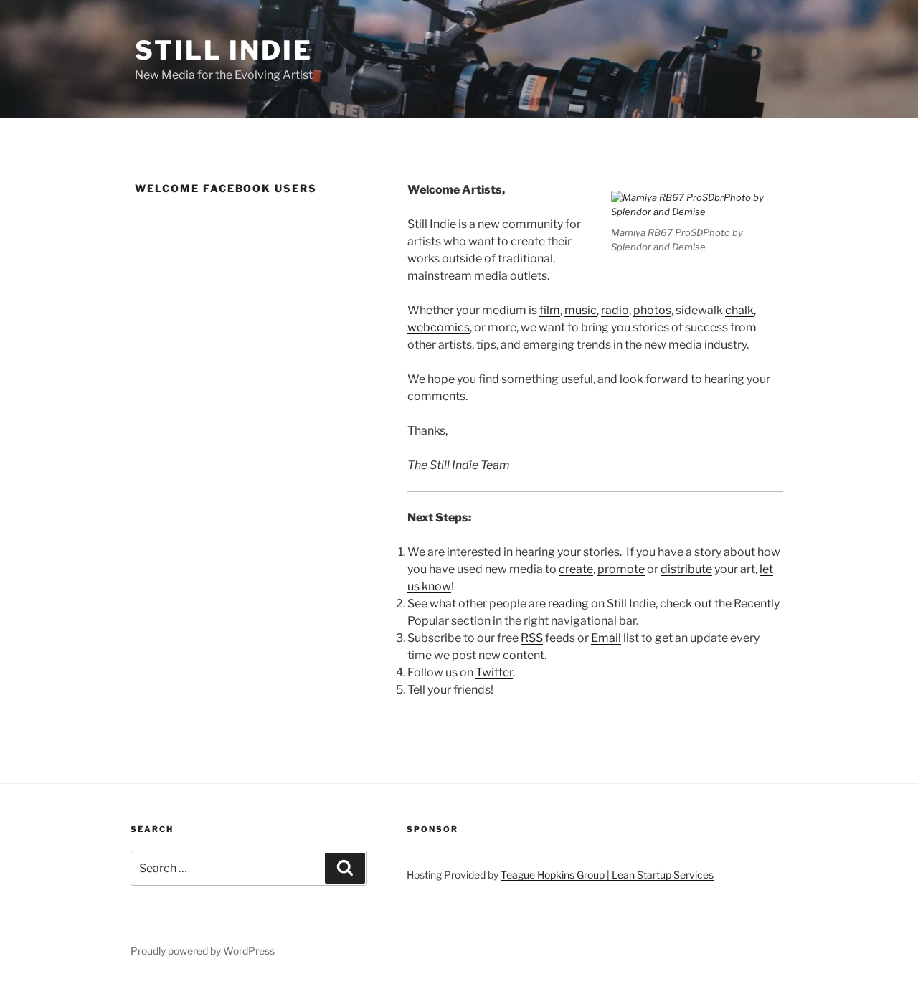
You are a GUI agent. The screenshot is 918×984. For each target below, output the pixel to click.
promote (621, 569)
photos (652, 310)
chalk (739, 310)
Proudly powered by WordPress (203, 951)
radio (615, 310)
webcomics (438, 327)
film (549, 310)
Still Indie (224, 50)
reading (568, 603)
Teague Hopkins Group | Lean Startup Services (607, 875)
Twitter (494, 672)
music (580, 310)
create (576, 569)
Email (606, 638)
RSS (532, 638)
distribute (686, 569)
